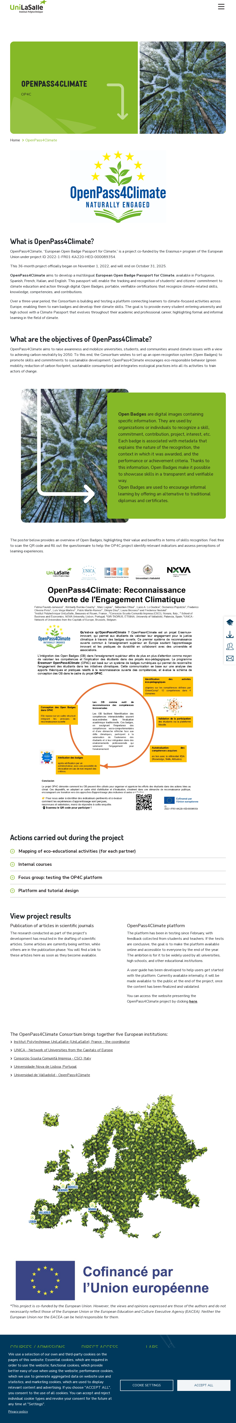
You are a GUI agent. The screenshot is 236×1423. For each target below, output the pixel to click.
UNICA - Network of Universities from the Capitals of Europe (63, 1050)
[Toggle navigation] (221, 6)
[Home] (28, 6)
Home (15, 140)
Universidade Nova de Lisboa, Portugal (45, 1066)
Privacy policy (18, 1411)
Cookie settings (147, 1385)
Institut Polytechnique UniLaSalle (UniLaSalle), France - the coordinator (72, 1041)
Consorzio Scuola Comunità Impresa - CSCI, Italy (52, 1058)
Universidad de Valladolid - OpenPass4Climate (52, 1075)
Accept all (203, 1385)
